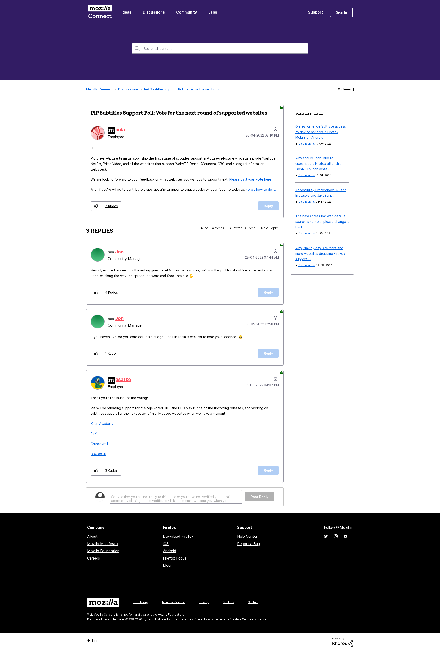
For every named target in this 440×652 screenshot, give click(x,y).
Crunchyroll (99, 444)
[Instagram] (336, 536)
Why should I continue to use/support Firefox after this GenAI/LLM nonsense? (318, 163)
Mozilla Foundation (103, 550)
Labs (212, 12)
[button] (96, 206)
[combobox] (220, 48)
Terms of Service (173, 602)
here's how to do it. (261, 189)
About (92, 536)
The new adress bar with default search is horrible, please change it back (322, 221)
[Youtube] (345, 536)
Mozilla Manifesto (102, 543)
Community (186, 12)
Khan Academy (102, 423)
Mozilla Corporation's (108, 614)
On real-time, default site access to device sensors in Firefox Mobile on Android (320, 131)
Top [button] (94, 641)
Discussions (154, 12)
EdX (94, 434)
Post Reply (259, 497)
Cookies (228, 602)
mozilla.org (140, 602)
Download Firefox (178, 536)
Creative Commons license (248, 619)
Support (315, 12)
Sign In (341, 12)
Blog (166, 565)
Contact (253, 602)
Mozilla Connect (100, 12)
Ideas (126, 12)
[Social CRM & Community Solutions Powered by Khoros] (342, 642)
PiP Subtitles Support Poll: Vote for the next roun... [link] (183, 89)
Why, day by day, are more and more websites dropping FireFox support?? (320, 253)
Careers (93, 558)
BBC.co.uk (98, 454)
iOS (166, 543)
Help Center (247, 536)
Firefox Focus (174, 558)
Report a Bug (248, 543)
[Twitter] (326, 536)
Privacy (204, 602)
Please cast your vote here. (250, 179)
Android (169, 550)
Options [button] (344, 89)
